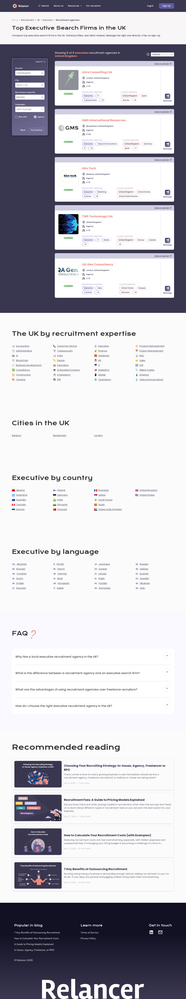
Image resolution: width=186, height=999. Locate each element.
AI (17, 355)
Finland (61, 490)
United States (147, 495)
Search (45, 5)
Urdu (142, 588)
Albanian (22, 564)
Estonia (20, 509)
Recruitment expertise (25, 92)
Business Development (29, 365)
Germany (62, 495)
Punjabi (103, 583)
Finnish (60, 564)
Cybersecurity (65, 351)
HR (99, 360)
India (60, 499)
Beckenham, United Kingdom (99, 126)
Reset (22, 129)
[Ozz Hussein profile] (68, 128)
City (17, 80)
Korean (103, 569)
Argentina (21, 495)
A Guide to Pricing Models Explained (33, 944)
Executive (48, 20)
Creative (21, 379)
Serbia (101, 495)
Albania (20, 490)
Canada (21, 504)
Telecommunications (151, 379)
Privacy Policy (88, 938)
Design (61, 360)
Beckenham (59, 435)
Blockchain (22, 360)
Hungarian (63, 583)
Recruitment (27, 20)
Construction (23, 374)
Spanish (144, 573)
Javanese (104, 564)
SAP (141, 365)
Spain (101, 504)
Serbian (144, 569)
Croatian (22, 573)
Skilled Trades (146, 370)
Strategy (144, 374)
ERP (59, 379)
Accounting (22, 346)
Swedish (144, 578)
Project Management (151, 351)
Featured (156, 54)
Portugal (62, 509)
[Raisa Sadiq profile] (68, 80)
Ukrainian (145, 583)
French (61, 569)
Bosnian (20, 569)
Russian (144, 564)
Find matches (36, 129)
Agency (89, 82)
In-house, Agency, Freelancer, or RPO (34, 949)
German (62, 573)
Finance (102, 351)
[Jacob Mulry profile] (68, 224)
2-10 (88, 86)
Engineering (63, 374)
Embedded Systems (68, 370)
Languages (20, 104)
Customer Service (67, 346)
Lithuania (62, 504)
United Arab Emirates (110, 509)
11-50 (88, 134)
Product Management (151, 346)
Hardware (103, 355)
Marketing (103, 370)
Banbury (16, 435)
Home (15, 20)
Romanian (105, 588)
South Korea (105, 499)
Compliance (23, 370)
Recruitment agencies (67, 20)
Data (60, 355)
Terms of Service (90, 932)
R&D (141, 355)
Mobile (102, 374)
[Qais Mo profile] (68, 272)
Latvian (102, 573)
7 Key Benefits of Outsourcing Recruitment (37, 932)
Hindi (59, 578)
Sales (142, 360)
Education (63, 365)
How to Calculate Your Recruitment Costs (36, 938)
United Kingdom (93, 222)
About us (58, 5)
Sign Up (166, 5)
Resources (74, 5)
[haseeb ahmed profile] (68, 176)
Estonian (21, 588)
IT (99, 365)
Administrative (24, 351)
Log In (150, 5)
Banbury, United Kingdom (98, 174)
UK (38, 20)
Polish (101, 578)
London (98, 435)
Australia (21, 499)
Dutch (19, 578)
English (20, 583)
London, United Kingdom (97, 78)
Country (19, 68)
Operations (104, 379)
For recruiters (93, 5)
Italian (60, 588)
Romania (103, 490)
